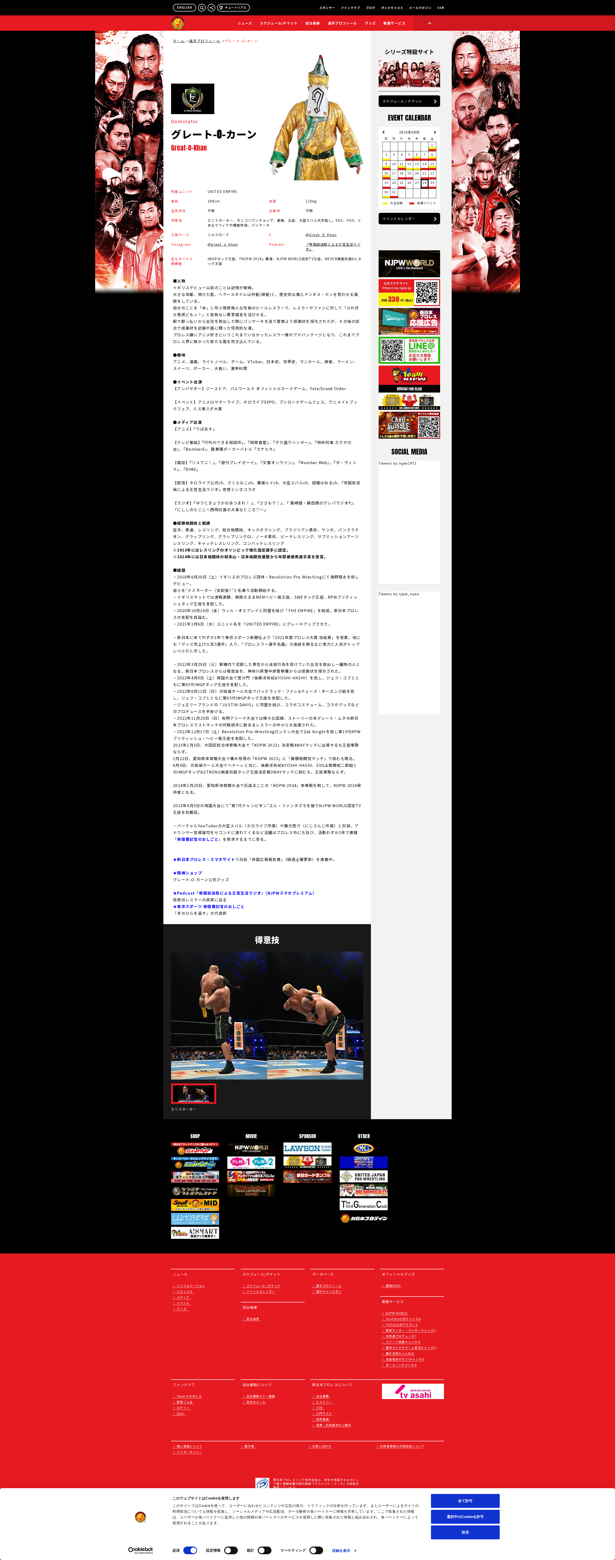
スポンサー (327, 8)
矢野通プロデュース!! (401, 1336)
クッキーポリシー (189, 1452)
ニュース (245, 23)
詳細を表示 (341, 1550)
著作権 (249, 1446)
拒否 (465, 1532)
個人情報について (189, 1446)
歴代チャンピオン (329, 1291)
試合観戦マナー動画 (260, 1396)
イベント (183, 1303)
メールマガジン (420, 8)
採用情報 (322, 1419)
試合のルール (256, 1402)
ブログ (370, 8)
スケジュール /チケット (263, 1286)
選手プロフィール (342, 23)
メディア (183, 1297)
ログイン (183, 1408)
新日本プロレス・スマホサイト (206, 859)
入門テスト (324, 1413)
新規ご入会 (185, 1402)
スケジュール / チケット (402, 101)
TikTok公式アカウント (402, 1324)
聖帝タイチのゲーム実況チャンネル (411, 1347)
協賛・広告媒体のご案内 (333, 1425)
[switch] (231, 1550)
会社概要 (322, 1396)
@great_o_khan (223, 244)
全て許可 (465, 1501)
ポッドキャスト (392, 8)
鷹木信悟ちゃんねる (400, 1353)
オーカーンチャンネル (402, 1365)
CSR (440, 8)
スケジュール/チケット (279, 23)
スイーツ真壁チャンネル (403, 1342)
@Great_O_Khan (321, 234)
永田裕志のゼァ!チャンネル (405, 1359)
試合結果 (313, 23)
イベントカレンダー (398, 218)
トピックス (185, 1291)
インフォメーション (191, 1286)
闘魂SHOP (393, 1286)
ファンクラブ (350, 8)
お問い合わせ (322, 1446)
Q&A (180, 1413)
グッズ (181, 1309)
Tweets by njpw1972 (398, 463)
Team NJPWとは (189, 1396)
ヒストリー (324, 1402)
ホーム (179, 40)
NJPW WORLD (397, 1313)
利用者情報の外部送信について (402, 1446)
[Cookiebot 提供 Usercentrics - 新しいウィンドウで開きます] (141, 1550)
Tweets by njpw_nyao (399, 593)
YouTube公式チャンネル (404, 1319)
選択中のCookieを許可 (465, 1517)
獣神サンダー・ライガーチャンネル (411, 1330)
